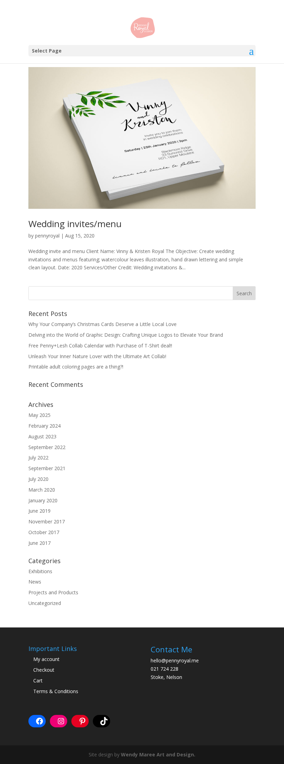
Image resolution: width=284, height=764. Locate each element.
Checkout (43, 670)
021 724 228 (164, 668)
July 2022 (38, 457)
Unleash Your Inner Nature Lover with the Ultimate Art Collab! (97, 356)
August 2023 (42, 436)
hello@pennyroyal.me (175, 660)
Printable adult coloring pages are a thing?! (75, 366)
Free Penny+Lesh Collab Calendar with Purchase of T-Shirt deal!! (100, 345)
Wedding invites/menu (75, 223)
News (34, 581)
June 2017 (39, 543)
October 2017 (43, 532)
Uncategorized (44, 603)
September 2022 (46, 447)
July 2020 (38, 479)
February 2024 (44, 425)
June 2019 (39, 510)
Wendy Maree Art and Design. (158, 754)
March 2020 (41, 489)
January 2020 (42, 500)
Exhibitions (40, 571)
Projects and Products (53, 592)
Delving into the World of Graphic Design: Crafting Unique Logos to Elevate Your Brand (125, 335)
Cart (38, 680)
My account (46, 659)
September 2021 (46, 468)
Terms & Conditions (55, 691)
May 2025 (39, 415)
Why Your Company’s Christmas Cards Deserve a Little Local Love (102, 324)
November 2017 (46, 521)
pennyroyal (47, 235)
